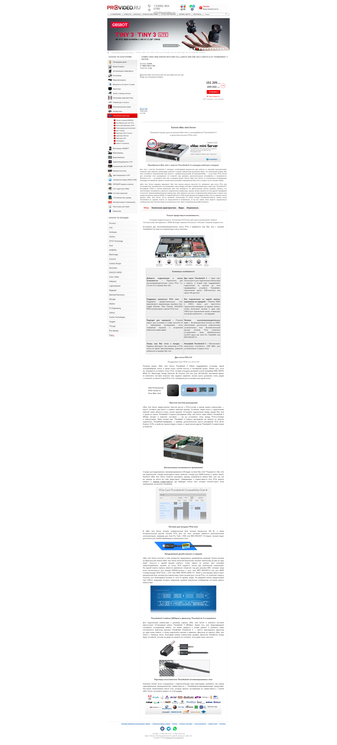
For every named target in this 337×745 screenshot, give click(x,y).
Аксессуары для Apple (121, 207)
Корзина (206, 6)
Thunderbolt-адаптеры (121, 116)
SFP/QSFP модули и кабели (123, 184)
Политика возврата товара (161, 723)
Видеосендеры (118, 67)
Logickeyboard (114, 286)
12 (221, 49)
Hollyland (112, 281)
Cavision (112, 259)
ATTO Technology (116, 241)
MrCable (112, 299)
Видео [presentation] (181, 208)
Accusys (112, 223)
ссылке (179, 691)
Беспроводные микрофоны (123, 71)
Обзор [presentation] (146, 208)
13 (223, 49)
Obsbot (112, 304)
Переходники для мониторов (125, 128)
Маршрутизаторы (119, 171)
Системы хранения (120, 193)
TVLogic (112, 326)
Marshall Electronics (117, 295)
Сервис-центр (184, 14)
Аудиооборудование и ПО (122, 162)
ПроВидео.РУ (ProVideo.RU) (174, 738)
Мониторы (117, 89)
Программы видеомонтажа (123, 98)
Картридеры (120, 141)
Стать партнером (168, 14)
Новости (127, 14)
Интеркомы (117, 75)
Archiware (113, 232)
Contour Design (115, 263)
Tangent (112, 322)
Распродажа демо (120, 62)
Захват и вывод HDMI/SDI (124, 120)
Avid (111, 246)
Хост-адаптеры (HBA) (121, 189)
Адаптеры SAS (121, 138)
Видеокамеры (118, 153)
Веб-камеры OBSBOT (121, 148)
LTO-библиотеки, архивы (122, 198)
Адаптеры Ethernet (122, 136)
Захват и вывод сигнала (122, 93)
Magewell (112, 290)
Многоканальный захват (122, 107)
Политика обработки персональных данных (135, 723)
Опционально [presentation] (192, 208)
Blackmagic (113, 255)
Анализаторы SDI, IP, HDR (123, 166)
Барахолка (117, 211)
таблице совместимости (163, 482)
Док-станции (120, 130)
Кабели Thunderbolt (122, 143)
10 (215, 49)
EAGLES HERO (115, 272)
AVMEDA (113, 250)
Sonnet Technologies (117, 317)
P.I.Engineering (115, 308)
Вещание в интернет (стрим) (124, 84)
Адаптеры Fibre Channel (124, 133)
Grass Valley (114, 277)
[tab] (146, 208)
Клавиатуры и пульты (121, 102)
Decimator (113, 268)
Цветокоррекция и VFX (121, 175)
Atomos (112, 237)
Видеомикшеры (119, 157)
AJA (111, 228)
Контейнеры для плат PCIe (122, 52)
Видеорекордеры (119, 80)
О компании (116, 14)
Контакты (197, 14)
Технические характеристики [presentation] (164, 208)
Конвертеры (117, 111)
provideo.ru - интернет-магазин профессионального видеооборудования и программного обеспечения (123, 7)
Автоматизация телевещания (124, 202)
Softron (112, 313)
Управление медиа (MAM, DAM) (125, 180)
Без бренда (113, 331)
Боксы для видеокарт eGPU (125, 125)
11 (218, 49)
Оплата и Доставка (150, 14)
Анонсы (137, 14)
